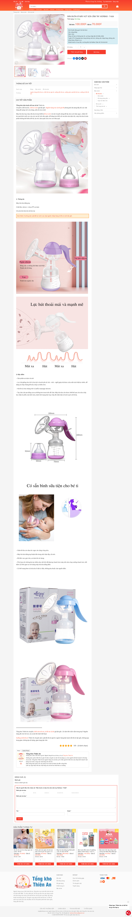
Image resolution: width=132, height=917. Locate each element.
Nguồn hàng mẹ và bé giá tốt (55, 107)
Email (69, 811)
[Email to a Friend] (82, 58)
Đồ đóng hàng (59, 9)
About (18, 750)
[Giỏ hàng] (117, 6)
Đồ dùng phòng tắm (103, 98)
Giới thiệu (27, 1)
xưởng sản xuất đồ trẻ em (72, 92)
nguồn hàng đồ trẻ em (36, 92)
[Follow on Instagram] (20, 1)
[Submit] (104, 6)
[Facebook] (21, 763)
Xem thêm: (44, 216)
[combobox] (65, 6)
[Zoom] (16, 62)
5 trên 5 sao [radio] (67, 792)
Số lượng (69, 47)
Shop (31, 89)
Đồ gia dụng (68, 9)
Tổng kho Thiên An (33, 754)
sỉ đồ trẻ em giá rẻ (49, 92)
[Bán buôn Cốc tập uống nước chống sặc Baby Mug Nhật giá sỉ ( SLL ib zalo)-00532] (109, 839)
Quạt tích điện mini (102, 100)
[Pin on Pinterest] (85, 58)
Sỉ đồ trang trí (76, 9)
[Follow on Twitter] (22, 1)
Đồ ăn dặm (100, 96)
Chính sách (39, 9)
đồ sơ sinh (47, 114)
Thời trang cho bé (100, 106)
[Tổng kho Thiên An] (21, 756)
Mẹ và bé (46, 9)
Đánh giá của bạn (21, 790)
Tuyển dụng (76, 886)
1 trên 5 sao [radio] (19, 792)
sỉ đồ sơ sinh (34, 107)
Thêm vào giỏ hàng (77, 52)
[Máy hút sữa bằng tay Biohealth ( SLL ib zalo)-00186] (66, 839)
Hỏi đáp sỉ (31, 9)
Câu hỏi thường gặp (78, 878)
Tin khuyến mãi (77, 883)
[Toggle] (116, 85)
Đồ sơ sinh (98, 104)
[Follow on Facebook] (19, 1)
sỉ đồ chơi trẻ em (39, 731)
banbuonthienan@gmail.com (77, 913)
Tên (17, 811)
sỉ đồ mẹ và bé (49, 731)
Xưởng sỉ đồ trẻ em (22, 738)
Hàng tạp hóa (98, 88)
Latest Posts (26, 750)
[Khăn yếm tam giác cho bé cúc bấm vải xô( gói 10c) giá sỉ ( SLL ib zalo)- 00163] (44, 839)
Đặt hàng (96, 52)
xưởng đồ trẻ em (59, 92)
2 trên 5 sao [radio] (29, 792)
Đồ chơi (52, 9)
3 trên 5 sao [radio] (40, 792)
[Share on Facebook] (77, 58)
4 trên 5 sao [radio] (53, 792)
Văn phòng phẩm (99, 113)
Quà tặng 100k (98, 110)
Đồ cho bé (31, 12)
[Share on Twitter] (79, 58)
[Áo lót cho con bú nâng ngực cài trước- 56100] (23, 839)
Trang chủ (16, 12)
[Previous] (15, 39)
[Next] (63, 39)
